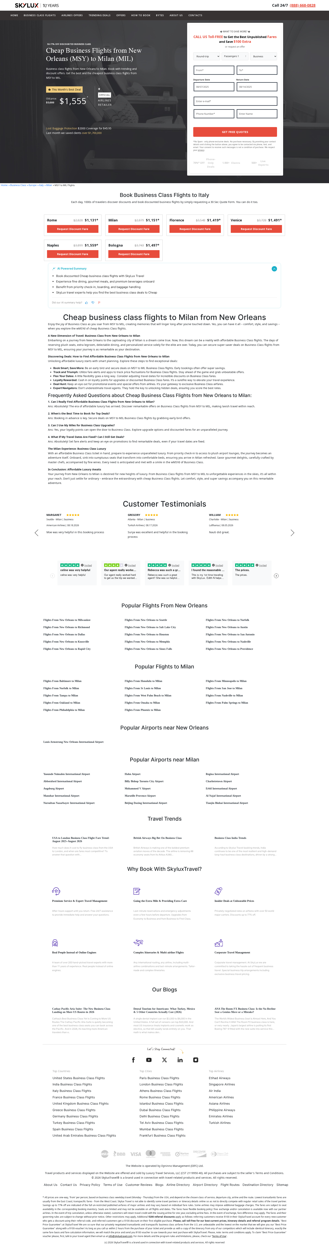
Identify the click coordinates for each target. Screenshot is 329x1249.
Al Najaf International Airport (223, 795)
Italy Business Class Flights (72, 1091)
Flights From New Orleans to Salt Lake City (150, 627)
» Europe (32, 185)
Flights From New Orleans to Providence (229, 649)
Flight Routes (230, 1185)
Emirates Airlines (221, 1116)
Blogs (159, 1185)
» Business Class (17, 185)
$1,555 (72, 101)
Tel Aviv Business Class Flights (161, 1123)
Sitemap (282, 1185)
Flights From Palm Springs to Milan (227, 702)
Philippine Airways (222, 1110)
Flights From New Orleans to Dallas (64, 634)
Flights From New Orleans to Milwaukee (66, 620)
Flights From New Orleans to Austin (227, 627)
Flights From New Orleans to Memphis (147, 641)
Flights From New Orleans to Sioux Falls (148, 649)
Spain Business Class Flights (73, 1129)
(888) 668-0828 (302, 5)
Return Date (242, 79)
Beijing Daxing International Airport (146, 803)
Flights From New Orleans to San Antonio (230, 634)
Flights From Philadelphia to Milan (64, 710)
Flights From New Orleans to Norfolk (227, 620)
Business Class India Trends (230, 838)
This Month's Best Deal (66, 89)
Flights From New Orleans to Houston (147, 634)
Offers (121, 15)
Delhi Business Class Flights (159, 1116)
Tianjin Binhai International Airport (227, 803)
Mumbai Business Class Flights (162, 1129)
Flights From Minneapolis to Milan (226, 681)
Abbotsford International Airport (62, 781)
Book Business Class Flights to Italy (164, 195)
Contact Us (68, 1185)
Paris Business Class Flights (159, 1078)
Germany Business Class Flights (75, 1116)
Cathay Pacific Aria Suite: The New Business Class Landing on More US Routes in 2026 (81, 1010)
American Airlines (221, 1097)
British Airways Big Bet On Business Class (157, 838)
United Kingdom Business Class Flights (81, 1103)
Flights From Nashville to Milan (224, 695)
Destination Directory (258, 1185)
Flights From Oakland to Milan (61, 702)
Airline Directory (178, 1185)
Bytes (160, 15)
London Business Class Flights (161, 1084)
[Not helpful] (93, 302)
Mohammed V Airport (138, 788)
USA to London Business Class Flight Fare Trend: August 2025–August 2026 (80, 840)
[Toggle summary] (274, 268)
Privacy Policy (90, 1185)
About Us (50, 1185)
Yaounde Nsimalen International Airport (66, 774)
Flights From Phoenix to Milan (143, 710)
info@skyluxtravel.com (120, 1236)
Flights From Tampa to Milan (60, 695)
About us (176, 15)
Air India (215, 1091)
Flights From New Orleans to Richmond (66, 627)
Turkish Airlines (220, 1123)
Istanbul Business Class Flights (161, 1103)
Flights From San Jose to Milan (224, 688)
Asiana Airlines (219, 1103)
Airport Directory (205, 1185)
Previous (36, 532)
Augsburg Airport (53, 788)
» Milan (48, 185)
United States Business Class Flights (79, 1078)
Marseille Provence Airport (140, 795)
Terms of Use (112, 1185)
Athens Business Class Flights (161, 1091)
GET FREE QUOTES (235, 132)
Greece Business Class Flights (74, 1110)
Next (292, 532)
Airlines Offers (72, 15)
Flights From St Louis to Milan (143, 688)
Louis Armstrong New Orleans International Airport (73, 742)
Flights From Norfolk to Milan (61, 688)
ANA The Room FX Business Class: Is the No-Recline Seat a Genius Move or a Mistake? (245, 1010)
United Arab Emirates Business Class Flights (84, 1135)
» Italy (41, 185)
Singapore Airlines (222, 1084)
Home (14, 15)
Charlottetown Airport (219, 781)
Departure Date (201, 79)
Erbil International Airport (221, 788)
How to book (140, 15)
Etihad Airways (219, 1078)
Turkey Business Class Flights (74, 1123)
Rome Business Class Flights (160, 1097)
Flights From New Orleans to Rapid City (67, 649)
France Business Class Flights (74, 1097)
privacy (201, 150)
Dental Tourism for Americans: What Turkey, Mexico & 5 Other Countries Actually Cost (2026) (164, 1010)
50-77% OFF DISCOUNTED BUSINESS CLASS (69, 44)
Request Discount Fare (72, 229)
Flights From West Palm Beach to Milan (148, 695)
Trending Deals (100, 15)
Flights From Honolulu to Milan (143, 681)
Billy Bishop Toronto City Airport (144, 781)
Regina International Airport (222, 774)
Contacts (195, 15)
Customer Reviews (138, 1185)
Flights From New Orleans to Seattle (146, 620)
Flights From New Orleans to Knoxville (66, 641)
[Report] (99, 302)
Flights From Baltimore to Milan (62, 681)
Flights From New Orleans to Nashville (228, 641)
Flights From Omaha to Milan (142, 702)
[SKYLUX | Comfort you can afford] (37, 5)
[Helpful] (86, 302)
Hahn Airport (133, 774)
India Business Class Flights (72, 1084)
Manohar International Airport (61, 795)
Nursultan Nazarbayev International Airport (69, 803)
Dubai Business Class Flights (160, 1110)
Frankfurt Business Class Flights (162, 1135)
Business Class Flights (40, 15)
